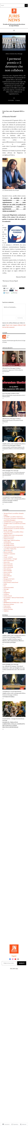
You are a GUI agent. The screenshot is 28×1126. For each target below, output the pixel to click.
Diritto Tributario (8, 575)
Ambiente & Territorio (9, 538)
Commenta (20, 317)
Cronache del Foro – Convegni (10, 559)
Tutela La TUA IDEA (8, 609)
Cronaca (5, 555)
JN (14, 98)
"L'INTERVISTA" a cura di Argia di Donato (13, 522)
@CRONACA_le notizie (9, 537)
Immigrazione (7, 592)
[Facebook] (11, 1)
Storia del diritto (7, 607)
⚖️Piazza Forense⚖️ (8, 550)
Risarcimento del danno (9, 604)
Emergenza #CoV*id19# (9, 579)
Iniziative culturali (8, 596)
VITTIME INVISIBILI (7, 502)
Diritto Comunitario (8, 565)
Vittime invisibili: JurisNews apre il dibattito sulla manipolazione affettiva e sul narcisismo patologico (13, 448)
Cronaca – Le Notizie (8, 557)
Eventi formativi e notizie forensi (11, 582)
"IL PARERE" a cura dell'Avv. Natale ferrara (13, 516)
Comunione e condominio (9, 553)
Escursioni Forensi (8, 580)
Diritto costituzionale (8, 567)
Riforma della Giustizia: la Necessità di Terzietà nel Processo (12, 421)
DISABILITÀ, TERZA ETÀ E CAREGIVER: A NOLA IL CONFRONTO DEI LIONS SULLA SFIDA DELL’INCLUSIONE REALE (13, 725)
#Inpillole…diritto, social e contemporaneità (11, 443)
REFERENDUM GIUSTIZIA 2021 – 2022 (13, 602)
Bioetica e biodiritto (8, 552)
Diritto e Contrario (10, 53)
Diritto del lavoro (7, 569)
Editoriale (4, 368)
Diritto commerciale (8, 564)
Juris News (14, 18)
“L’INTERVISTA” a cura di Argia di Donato (11, 497)
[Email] (18, 959)
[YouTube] (16, 1)
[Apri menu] (14, 30)
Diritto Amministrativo (9, 560)
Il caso (5, 591)
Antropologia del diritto (9, 545)
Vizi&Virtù (6, 611)
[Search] (26, 5)
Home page (20, 53)
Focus (16, 53)
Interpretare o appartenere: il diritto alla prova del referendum (12, 371)
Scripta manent (7, 606)
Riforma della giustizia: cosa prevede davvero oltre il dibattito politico (13, 396)
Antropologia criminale (9, 543)
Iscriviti (21, 963)
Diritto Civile (7, 562)
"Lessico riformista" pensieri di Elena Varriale (13, 527)
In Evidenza (18, 368)
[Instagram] (14, 1)
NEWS (17, 393)
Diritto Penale (7, 574)
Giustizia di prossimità (9, 587)
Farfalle (5, 584)
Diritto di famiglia (6, 470)
